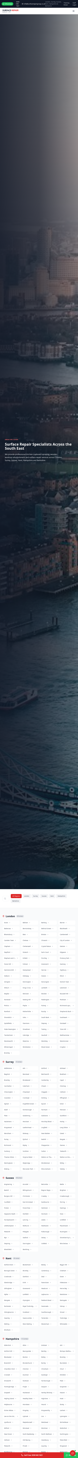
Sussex (44, 896)
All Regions (16, 896)
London (26, 896)
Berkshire (15, 901)
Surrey (35, 896)
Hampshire (61, 896)
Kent (52, 896)
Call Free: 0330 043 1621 (33, 1455)
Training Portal (66, 4)
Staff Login (74, 4)
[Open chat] (73, 1453)
